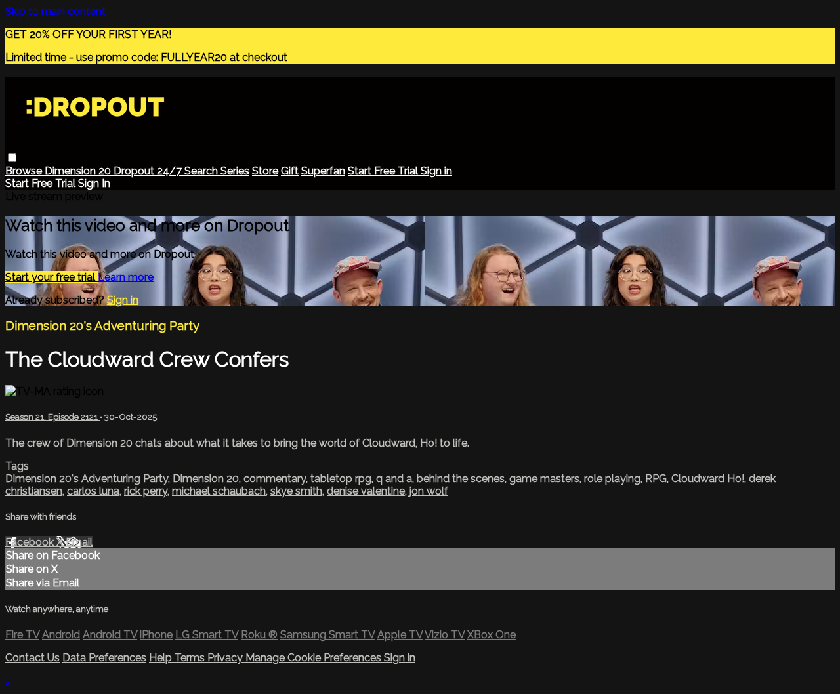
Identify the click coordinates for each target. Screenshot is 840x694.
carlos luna (93, 491)
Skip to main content (55, 11)
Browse (25, 171)
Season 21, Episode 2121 (52, 417)
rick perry (145, 491)
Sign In (94, 183)
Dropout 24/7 (149, 171)
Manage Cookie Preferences (314, 657)
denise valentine (366, 491)
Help (162, 657)
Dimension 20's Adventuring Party (102, 325)
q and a (394, 478)
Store (265, 171)
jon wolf (429, 491)
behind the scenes (461, 478)
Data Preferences (104, 657)
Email (79, 542)
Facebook (30, 542)
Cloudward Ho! (707, 478)
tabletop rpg (340, 478)
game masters (544, 478)
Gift (290, 171)
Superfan (323, 171)
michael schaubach (219, 491)
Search (202, 171)
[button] (12, 157)
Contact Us (32, 657)
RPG (656, 478)
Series (234, 171)
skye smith (296, 491)
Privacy (226, 657)
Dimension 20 (79, 171)
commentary (274, 478)
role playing (612, 478)
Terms (191, 657)
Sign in (436, 171)
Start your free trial (51, 277)
